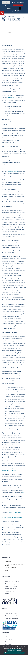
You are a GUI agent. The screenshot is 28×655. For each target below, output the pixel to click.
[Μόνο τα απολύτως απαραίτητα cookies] (26, 650)
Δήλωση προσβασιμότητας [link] (12, 581)
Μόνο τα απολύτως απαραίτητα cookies (14, 652)
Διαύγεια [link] (7, 593)
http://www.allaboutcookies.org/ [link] (16, 517)
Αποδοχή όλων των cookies (14, 650)
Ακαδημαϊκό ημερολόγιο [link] (11, 618)
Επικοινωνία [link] (8, 639)
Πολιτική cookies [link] (9, 591)
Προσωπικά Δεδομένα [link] (11, 584)
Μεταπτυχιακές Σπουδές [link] (11, 615)
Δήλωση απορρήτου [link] (10, 588)
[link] (2, 13)
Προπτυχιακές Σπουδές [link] (11, 613)
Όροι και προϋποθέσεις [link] (11, 586)
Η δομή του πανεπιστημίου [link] (12, 637)
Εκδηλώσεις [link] (8, 644)
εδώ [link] (23, 492)
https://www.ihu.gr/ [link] (13, 97)
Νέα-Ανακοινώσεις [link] (10, 641)
